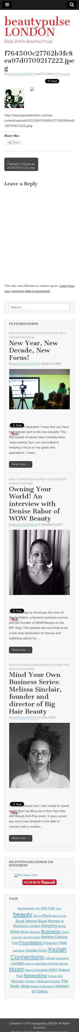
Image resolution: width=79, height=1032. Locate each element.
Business (44, 333)
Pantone (31, 981)
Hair (35, 664)
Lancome (62, 958)
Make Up (30, 963)
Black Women (28, 333)
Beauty (13, 333)
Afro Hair (48, 908)
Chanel (65, 932)
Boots (62, 926)
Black (46, 915)
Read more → (20, 464)
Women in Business (42, 986)
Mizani (16, 969)
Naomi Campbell (36, 970)
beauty (22, 914)
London (17, 963)
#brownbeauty (26, 908)
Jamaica (18, 950)
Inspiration (45, 664)
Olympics (18, 981)
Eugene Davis (31, 937)
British (15, 932)
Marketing (42, 963)
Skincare (27, 483)
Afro (38, 908)
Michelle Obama (58, 963)
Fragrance (51, 943)
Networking (35, 975)
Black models (59, 916)
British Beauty (30, 932)
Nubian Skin (55, 976)
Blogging (49, 926)
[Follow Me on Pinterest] (39, 883)
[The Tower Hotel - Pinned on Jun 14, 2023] (26, 875)
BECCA (37, 916)
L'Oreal (50, 958)
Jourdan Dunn (36, 950)
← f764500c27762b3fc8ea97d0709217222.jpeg (21, 164)
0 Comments (62, 73)
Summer (55, 981)
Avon (58, 908)
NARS (53, 970)
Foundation (31, 942)
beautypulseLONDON (37, 27)
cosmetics (17, 937)
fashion (47, 937)
